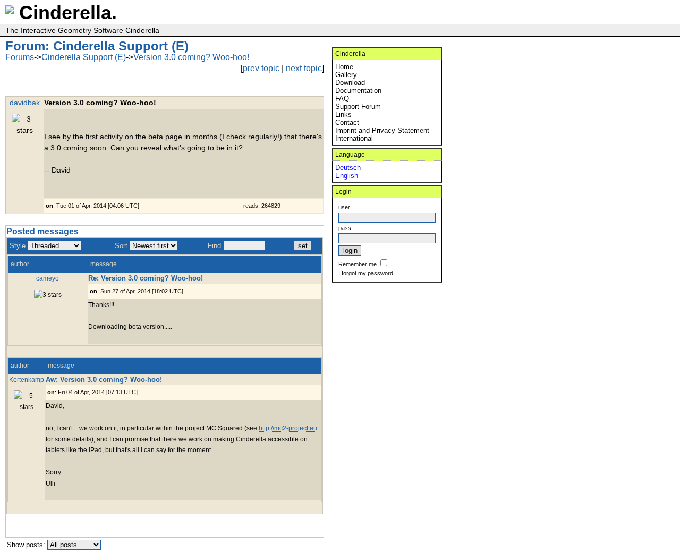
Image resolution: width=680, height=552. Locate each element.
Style (18, 246)
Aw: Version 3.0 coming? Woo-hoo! (104, 380)
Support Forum (358, 107)
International (354, 138)
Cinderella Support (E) (83, 57)
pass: (345, 228)
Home (344, 67)
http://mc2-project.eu (288, 427)
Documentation (358, 91)
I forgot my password (365, 273)
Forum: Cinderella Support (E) (97, 46)
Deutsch (348, 168)
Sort (121, 246)
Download (350, 83)
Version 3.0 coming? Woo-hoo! (191, 57)
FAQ (342, 99)
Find (214, 246)
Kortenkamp (26, 379)
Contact (347, 122)
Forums (19, 57)
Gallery (346, 75)
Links (343, 114)
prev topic (261, 68)
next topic (304, 68)
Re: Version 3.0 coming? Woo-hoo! (145, 278)
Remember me (357, 264)
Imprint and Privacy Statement (382, 130)
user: (345, 207)
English (346, 176)
